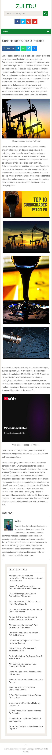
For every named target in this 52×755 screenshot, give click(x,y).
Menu (5, 31)
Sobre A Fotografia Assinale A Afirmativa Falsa (22, 649)
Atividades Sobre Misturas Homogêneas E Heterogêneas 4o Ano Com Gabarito (26, 578)
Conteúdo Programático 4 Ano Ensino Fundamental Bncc (23, 618)
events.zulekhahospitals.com (15, 749)
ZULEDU (26, 6)
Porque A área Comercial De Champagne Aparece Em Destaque (24, 587)
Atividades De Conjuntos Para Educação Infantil (22, 665)
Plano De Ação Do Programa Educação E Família (22, 688)
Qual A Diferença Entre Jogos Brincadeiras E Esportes (22, 595)
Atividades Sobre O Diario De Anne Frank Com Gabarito (24, 602)
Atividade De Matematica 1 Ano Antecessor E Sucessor (23, 626)
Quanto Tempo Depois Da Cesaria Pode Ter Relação (24, 641)
